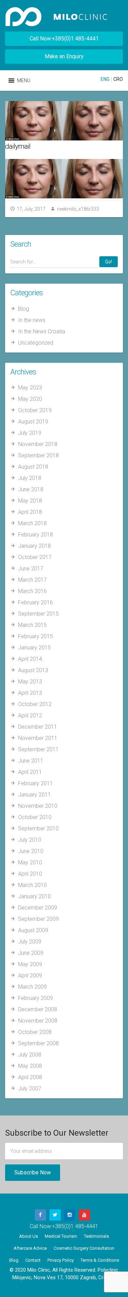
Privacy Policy (60, 1260)
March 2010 (32, 885)
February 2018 (35, 534)
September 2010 (38, 828)
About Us (28, 1236)
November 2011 (37, 738)
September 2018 (38, 455)
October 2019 (35, 410)
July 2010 (29, 840)
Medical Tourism (61, 1236)
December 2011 (37, 727)
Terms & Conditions (100, 1260)
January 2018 (34, 546)
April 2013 (30, 693)
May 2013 (30, 681)
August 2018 (33, 467)
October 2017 (35, 557)
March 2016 (32, 591)
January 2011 (34, 794)
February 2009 (35, 998)
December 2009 (37, 907)
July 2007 (29, 1088)
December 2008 (37, 1009)
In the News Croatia (41, 331)
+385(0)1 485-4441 (75, 1226)
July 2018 (29, 478)
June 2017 (30, 568)
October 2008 (35, 1032)
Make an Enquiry (64, 56)
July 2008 (29, 1054)
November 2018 (37, 444)
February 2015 (35, 636)
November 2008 (37, 1020)
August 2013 (33, 670)
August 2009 (33, 930)
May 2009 (30, 964)
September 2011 (38, 749)
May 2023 (30, 387)
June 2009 (30, 953)
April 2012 (30, 715)
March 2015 (32, 625)
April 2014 (30, 659)
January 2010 (34, 896)
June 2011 (30, 760)
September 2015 (38, 613)
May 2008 (30, 1066)
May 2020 (30, 399)
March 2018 (32, 523)
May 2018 (30, 500)
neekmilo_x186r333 (78, 209)
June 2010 (30, 851)
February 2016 (35, 602)
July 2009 (29, 941)
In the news (31, 320)
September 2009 (38, 919)
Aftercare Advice (30, 1248)
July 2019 (29, 433)
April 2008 (30, 1077)
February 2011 (35, 783)
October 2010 (35, 817)
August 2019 (33, 421)
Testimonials (96, 1236)
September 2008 (38, 1043)
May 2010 (30, 862)
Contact (33, 1260)
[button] (23, 80)
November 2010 (37, 806)
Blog (23, 309)
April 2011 (30, 772)
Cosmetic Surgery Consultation (84, 1248)
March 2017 (32, 580)
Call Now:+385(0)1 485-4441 (64, 38)
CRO (118, 79)
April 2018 (30, 512)
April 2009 (30, 975)
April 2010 (30, 873)
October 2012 (35, 704)
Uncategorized (35, 342)
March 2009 (32, 987)
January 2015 (34, 647)
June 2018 (30, 489)
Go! (108, 261)
